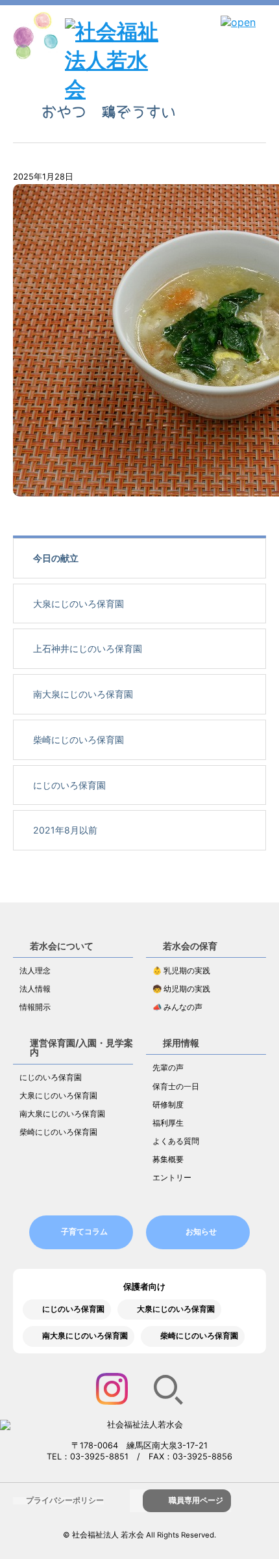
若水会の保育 (190, 945)
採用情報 (181, 1042)
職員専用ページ (196, 1500)
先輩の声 (168, 1067)
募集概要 (168, 1159)
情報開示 (35, 1007)
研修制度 (168, 1104)
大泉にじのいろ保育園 (78, 603)
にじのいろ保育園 (69, 785)
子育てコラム (84, 1231)
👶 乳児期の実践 (181, 970)
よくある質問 (175, 1141)
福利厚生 (168, 1123)
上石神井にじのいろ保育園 (87, 648)
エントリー (171, 1177)
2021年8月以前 (65, 829)
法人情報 (35, 989)
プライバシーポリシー (65, 1500)
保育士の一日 (175, 1086)
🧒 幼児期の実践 (181, 989)
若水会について (61, 945)
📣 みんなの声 (177, 1007)
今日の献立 (56, 557)
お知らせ (201, 1231)
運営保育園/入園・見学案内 (81, 1047)
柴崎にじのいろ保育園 (78, 739)
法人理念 (35, 970)
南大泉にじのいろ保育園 (83, 693)
